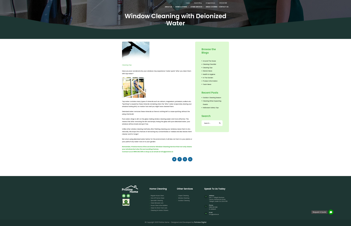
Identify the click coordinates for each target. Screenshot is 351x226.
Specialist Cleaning (157, 200)
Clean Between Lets (157, 203)
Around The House (209, 61)
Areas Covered (211, 7)
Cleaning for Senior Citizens (159, 210)
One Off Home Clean (157, 198)
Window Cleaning (183, 198)
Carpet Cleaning (183, 195)
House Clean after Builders (159, 205)
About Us (168, 7)
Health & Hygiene (209, 74)
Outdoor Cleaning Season (212, 98)
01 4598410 (212, 209)
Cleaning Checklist (209, 64)
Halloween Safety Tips (211, 108)
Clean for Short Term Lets (159, 208)
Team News (207, 84)
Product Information (210, 81)
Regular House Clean (157, 195)
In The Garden (208, 78)
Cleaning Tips (127, 65)
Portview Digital (200, 222)
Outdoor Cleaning (184, 200)
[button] (330, 212)
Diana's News (207, 71)
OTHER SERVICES (196, 7)
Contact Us (223, 7)
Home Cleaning (181, 7)
